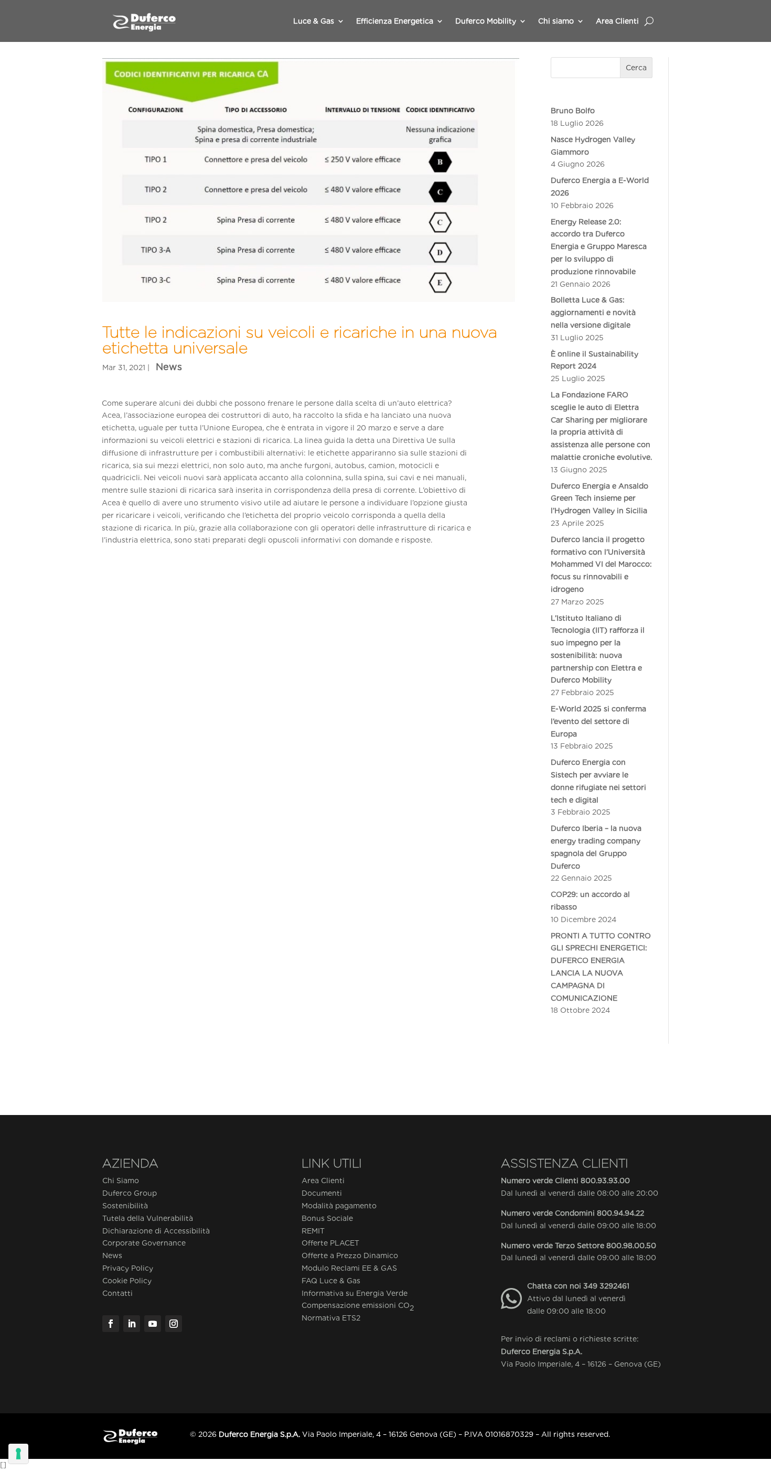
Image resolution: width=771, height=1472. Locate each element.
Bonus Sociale (327, 1218)
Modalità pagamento (339, 1206)
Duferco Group (129, 1193)
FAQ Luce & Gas (331, 1280)
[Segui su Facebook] (110, 1323)
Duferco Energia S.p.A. (541, 1351)
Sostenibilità (125, 1206)
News (169, 366)
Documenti (322, 1193)
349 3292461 (606, 1286)
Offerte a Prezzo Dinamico (350, 1255)
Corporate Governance (144, 1243)
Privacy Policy (127, 1268)
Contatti (117, 1293)
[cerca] (649, 21)
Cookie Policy (127, 1280)
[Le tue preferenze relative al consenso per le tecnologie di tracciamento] (18, 1454)
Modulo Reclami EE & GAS (349, 1268)
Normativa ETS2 (331, 1318)
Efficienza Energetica (394, 21)
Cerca (636, 67)
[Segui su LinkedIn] (131, 1323)
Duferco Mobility (485, 21)
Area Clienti (617, 21)
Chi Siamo (120, 1180)
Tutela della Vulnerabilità (147, 1218)
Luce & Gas (313, 21)
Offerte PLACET (330, 1243)
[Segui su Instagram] (173, 1323)
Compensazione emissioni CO (358, 1306)
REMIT (313, 1231)
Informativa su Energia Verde (355, 1293)
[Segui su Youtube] (152, 1323)
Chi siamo (556, 21)
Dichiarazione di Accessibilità (156, 1231)
